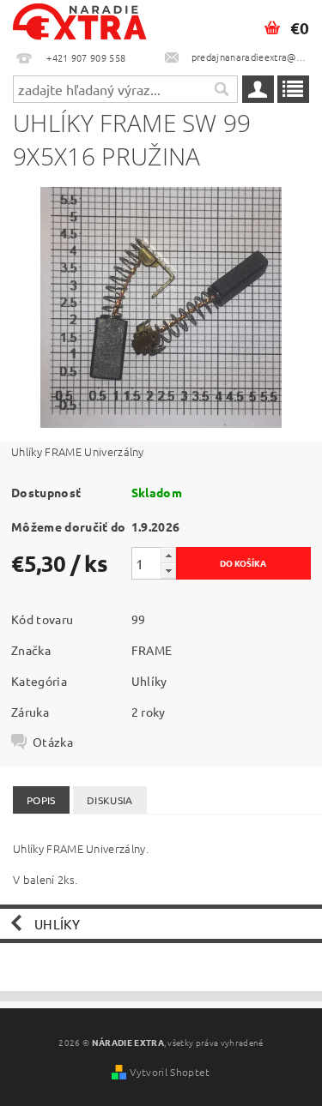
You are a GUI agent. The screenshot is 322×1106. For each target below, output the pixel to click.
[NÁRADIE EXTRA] (81, 22)
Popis (41, 800)
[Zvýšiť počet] (168, 555)
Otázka (53, 741)
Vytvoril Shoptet (170, 1072)
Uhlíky (149, 680)
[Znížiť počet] (168, 570)
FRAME (152, 650)
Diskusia (110, 800)
